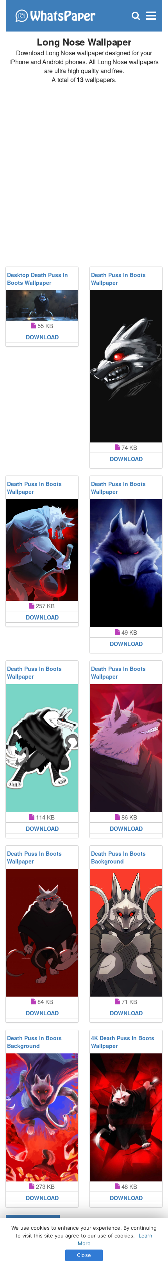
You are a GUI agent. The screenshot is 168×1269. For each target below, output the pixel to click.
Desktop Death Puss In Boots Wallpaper (37, 278)
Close (84, 1255)
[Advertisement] (84, 175)
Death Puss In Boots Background (118, 857)
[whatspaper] (55, 15)
